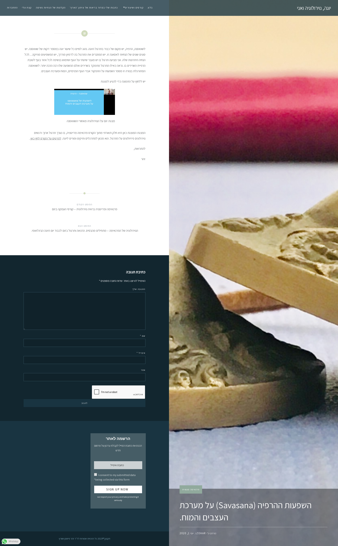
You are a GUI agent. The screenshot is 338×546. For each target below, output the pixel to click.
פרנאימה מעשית (190, 489)
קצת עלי (27, 7)
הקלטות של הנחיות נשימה (51, 7)
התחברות (12, 7)
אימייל (141, 352)
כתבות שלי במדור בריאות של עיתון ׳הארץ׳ (94, 7)
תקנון (107, 538)
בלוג (150, 7)
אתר (143, 370)
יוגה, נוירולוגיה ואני (314, 7)
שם (142, 335)
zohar (201, 533)
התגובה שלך (138, 289)
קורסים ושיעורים (134, 7)
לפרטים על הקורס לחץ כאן (45, 138)
